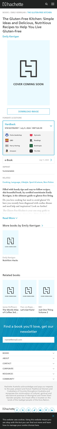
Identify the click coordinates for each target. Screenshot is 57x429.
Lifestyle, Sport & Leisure (31, 182)
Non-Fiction (48, 182)
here (37, 425)
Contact (7, 363)
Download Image (28, 111)
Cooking (6, 182)
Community (8, 379)
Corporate (8, 369)
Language (15, 182)
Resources (8, 374)
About (6, 358)
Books (6, 353)
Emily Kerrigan (11, 36)
